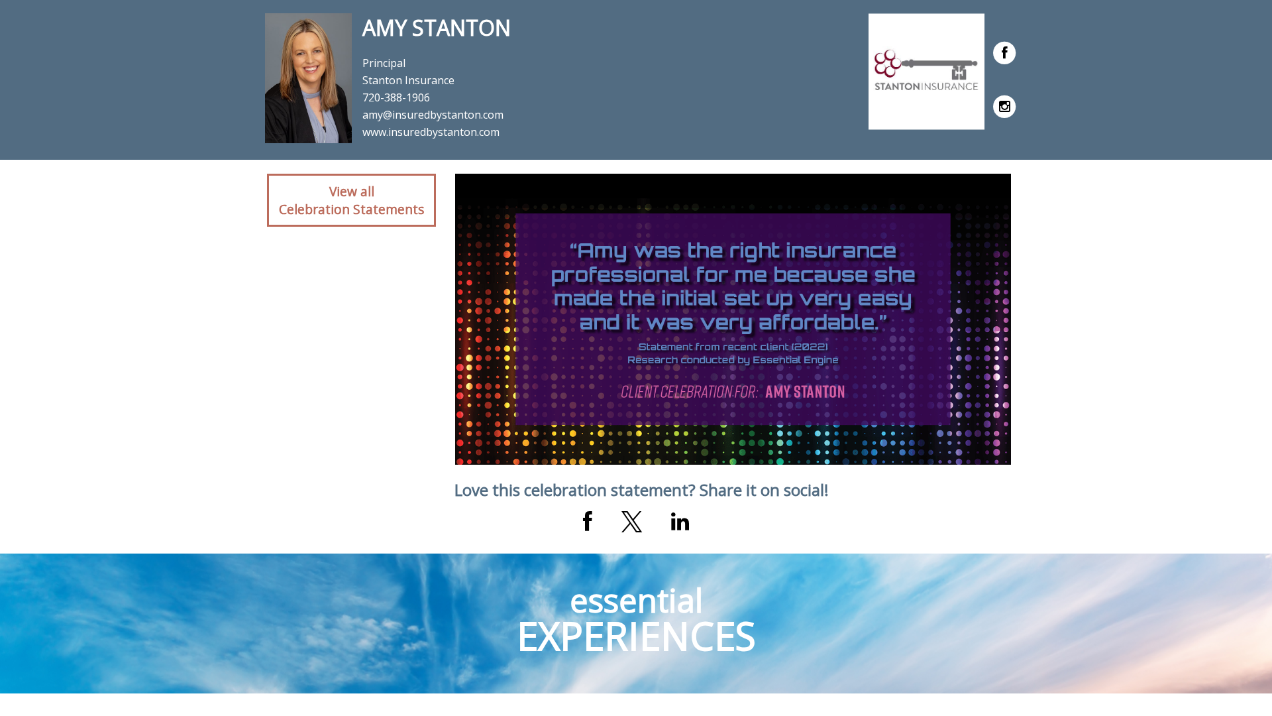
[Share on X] (631, 521)
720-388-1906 (396, 97)
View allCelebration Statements (351, 200)
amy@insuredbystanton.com (433, 114)
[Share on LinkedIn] (680, 521)
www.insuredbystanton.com (431, 132)
